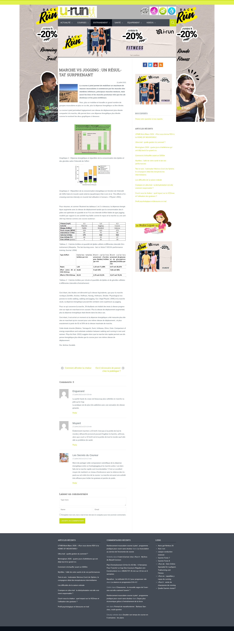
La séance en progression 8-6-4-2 (124, 582)
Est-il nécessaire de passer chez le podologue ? (108, 369)
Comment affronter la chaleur (78, 368)
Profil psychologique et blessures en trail (150, 201)
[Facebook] (145, 65)
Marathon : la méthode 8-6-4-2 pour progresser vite (126, 579)
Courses (81, 23)
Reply (75, 413)
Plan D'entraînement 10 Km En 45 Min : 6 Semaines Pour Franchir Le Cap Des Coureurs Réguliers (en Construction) (127, 568)
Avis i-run (161, 549)
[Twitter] (150, 65)
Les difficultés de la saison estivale (148, 180)
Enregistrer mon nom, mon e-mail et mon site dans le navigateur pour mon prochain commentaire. (93, 515)
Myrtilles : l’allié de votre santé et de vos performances (79, 572)
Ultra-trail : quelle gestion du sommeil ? (150, 142)
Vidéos (149, 23)
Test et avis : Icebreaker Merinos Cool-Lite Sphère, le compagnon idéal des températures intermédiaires (154, 172)
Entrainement (100, 23)
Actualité (65, 23)
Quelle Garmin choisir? (167, 588)
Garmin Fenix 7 (164, 558)
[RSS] (161, 65)
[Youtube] (155, 65)
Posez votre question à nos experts (148, 119)
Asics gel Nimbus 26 (166, 546)
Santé (118, 23)
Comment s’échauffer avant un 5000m (150, 155)
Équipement (133, 23)
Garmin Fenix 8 (164, 561)
